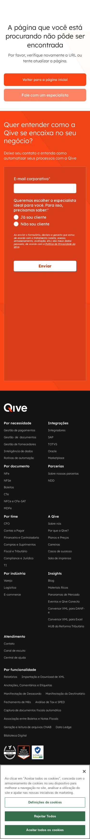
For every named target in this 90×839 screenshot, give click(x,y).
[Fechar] (84, 771)
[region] (45, 802)
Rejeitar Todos (45, 816)
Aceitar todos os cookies (45, 830)
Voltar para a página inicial (45, 79)
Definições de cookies (45, 802)
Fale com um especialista (45, 95)
